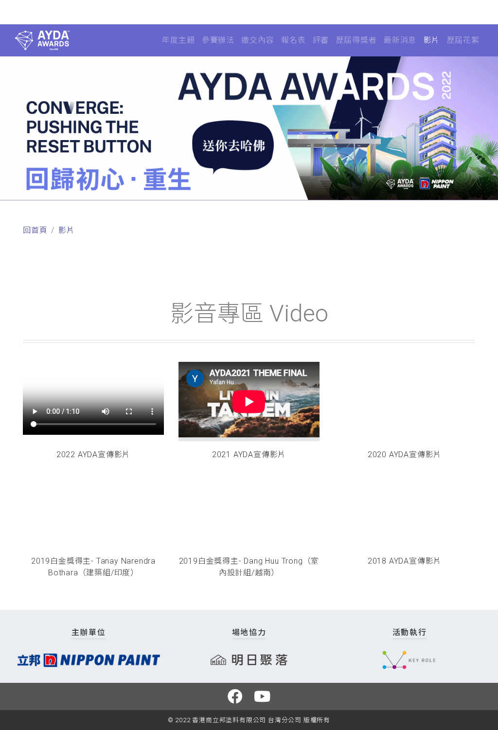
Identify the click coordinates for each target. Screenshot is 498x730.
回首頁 (35, 230)
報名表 (293, 40)
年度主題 (178, 40)
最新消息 (400, 40)
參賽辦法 (218, 40)
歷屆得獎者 (356, 40)
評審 (321, 40)
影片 (432, 40)
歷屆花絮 (463, 40)
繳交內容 (257, 40)
